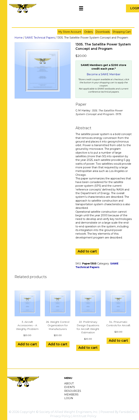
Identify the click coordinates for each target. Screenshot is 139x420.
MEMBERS (71, 394)
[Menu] (81, 8)
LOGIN (68, 398)
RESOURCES (72, 391)
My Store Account (69, 31)
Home (18, 37)
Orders (88, 31)
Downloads (103, 31)
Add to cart (87, 251)
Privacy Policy (60, 416)
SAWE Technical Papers (40, 37)
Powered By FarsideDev (118, 412)
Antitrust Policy (84, 416)
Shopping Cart (122, 31)
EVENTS (69, 387)
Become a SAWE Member (103, 74)
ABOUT (69, 383)
